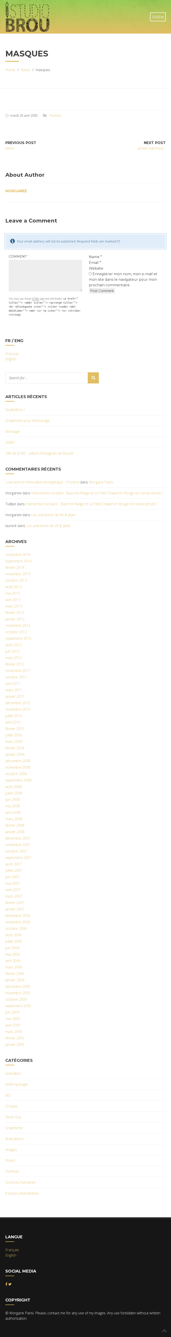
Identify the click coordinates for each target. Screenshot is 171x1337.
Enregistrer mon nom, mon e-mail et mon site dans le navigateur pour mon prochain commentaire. (123, 279)
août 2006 (13, 934)
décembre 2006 (17, 915)
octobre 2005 (16, 999)
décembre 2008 (17, 760)
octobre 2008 (16, 773)
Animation (13, 1073)
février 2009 (14, 748)
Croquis (11, 1106)
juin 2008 (12, 799)
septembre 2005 (18, 1005)
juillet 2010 (13, 715)
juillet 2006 (13, 941)
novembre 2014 (17, 554)
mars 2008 (13, 818)
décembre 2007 (17, 838)
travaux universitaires (22, 1193)
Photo (10, 1160)
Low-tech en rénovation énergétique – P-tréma (42, 482)
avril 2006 (12, 960)
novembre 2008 (17, 767)
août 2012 (13, 644)
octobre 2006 (16, 928)
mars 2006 (13, 967)
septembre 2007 (18, 857)
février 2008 (14, 825)
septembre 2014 (18, 561)
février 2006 (14, 973)
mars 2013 (13, 606)
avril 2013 (12, 599)
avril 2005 (12, 1025)
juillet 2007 (13, 870)
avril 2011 (12, 683)
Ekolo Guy (13, 1117)
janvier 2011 (14, 696)
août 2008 (13, 786)
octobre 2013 (16, 580)
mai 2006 (12, 954)
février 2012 (14, 664)
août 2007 (13, 864)
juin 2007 (12, 876)
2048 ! (10, 442)
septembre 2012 (18, 638)
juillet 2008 (13, 793)
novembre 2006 (17, 922)
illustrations (14, 1138)
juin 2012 (12, 651)
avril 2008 (12, 812)
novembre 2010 (17, 709)
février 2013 (14, 612)
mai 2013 (12, 593)
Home (10, 69)
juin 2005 (12, 1012)
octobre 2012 (16, 631)
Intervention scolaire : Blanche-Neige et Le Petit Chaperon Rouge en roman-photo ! (97, 493)
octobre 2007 (16, 851)
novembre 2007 (17, 844)
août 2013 (13, 586)
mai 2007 (12, 883)
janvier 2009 (14, 754)
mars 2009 (13, 741)
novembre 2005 (17, 992)
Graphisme (14, 1127)
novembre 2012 (17, 625)
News (25, 69)
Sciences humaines (20, 1182)
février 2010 (14, 728)
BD (7, 1095)
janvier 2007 (14, 909)
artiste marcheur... (151, 148)
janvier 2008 (14, 831)
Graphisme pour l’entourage (27, 420)
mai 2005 (12, 1018)
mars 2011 (13, 690)
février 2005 (14, 1038)
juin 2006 (12, 947)
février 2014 (14, 567)
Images (11, 1149)
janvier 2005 (14, 1044)
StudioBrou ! (15, 409)
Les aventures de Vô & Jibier (53, 514)
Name (95, 257)
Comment (18, 257)
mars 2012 (13, 657)
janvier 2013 (14, 619)
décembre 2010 (17, 702)
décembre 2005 (17, 986)
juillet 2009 (13, 735)
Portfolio (55, 115)
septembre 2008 (18, 780)
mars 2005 (13, 1031)
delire (9, 148)
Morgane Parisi (101, 482)
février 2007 (14, 902)
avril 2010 (12, 722)
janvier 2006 (14, 980)
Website (96, 268)
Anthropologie (16, 1084)
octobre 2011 (16, 677)
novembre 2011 (17, 670)
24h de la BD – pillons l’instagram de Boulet (39, 453)
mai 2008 (12, 806)
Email (95, 263)
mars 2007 (13, 896)
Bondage (12, 431)
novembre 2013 (17, 573)
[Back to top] (164, 1330)
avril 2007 (12, 889)
